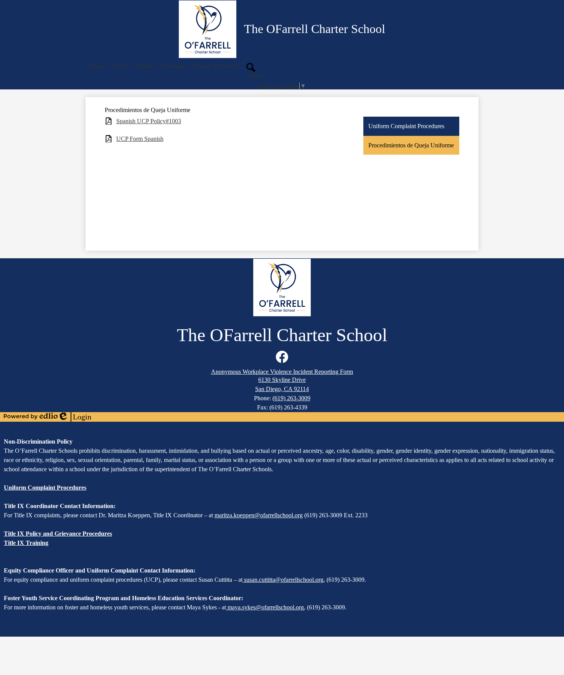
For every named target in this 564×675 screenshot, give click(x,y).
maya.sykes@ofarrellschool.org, (266, 607)
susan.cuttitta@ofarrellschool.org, (284, 579)
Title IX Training (26, 543)
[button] (96, 66)
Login (74, 417)
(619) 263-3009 (291, 398)
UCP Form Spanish (139, 138)
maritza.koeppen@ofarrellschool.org (258, 515)
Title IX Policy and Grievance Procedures (58, 533)
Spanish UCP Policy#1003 (148, 121)
